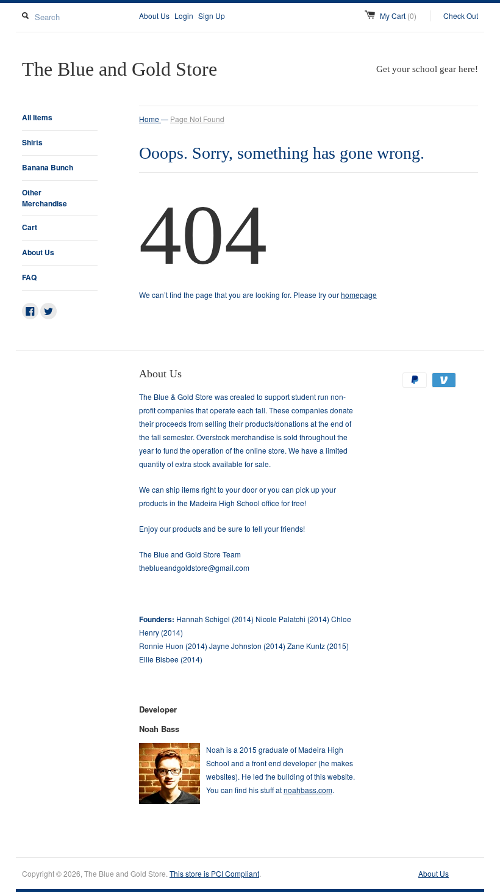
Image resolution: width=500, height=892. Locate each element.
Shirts (32, 142)
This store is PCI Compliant (214, 873)
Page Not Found (197, 119)
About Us (154, 15)
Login (183, 15)
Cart (29, 227)
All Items (37, 117)
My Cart (398, 15)
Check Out (460, 15)
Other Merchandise (44, 198)
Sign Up (211, 15)
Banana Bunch (47, 167)
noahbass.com (308, 790)
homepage (359, 294)
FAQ (29, 277)
